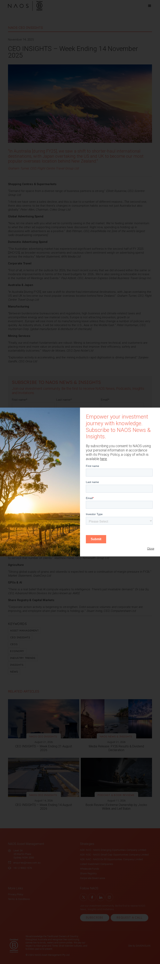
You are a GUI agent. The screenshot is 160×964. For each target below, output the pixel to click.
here (103, 459)
